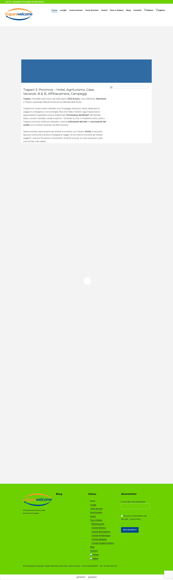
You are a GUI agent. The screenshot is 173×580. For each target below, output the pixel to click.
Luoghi (63, 10)
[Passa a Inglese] (160, 10)
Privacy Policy (135, 519)
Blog (128, 10)
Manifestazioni (97, 524)
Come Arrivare (76, 10)
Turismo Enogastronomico (102, 543)
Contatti (137, 10)
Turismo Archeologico (101, 536)
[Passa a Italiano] (81, 577)
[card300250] (129, 87)
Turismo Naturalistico (100, 532)
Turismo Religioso (99, 539)
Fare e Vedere (116, 10)
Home (54, 10)
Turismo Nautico (98, 528)
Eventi (104, 10)
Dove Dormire (92, 10)
